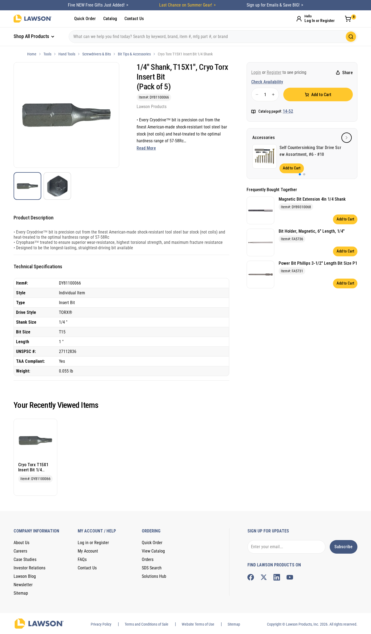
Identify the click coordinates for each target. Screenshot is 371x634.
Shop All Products (32, 36)
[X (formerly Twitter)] (263, 577)
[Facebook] (250, 577)
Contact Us (134, 18)
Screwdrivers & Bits (96, 54)
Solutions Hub (154, 576)
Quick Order (85, 18)
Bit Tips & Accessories (134, 54)
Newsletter (23, 584)
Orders (147, 559)
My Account (88, 551)
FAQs (82, 559)
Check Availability (267, 81)
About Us (21, 542)
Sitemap (21, 593)
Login (256, 72)
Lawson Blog (25, 576)
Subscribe (343, 546)
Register (274, 72)
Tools (47, 54)
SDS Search (152, 567)
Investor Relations (29, 567)
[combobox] (213, 36)
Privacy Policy (101, 624)
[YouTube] (290, 577)
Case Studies (25, 559)
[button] (346, 138)
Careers (20, 551)
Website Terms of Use (198, 624)
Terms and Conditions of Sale (146, 624)
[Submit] (351, 36)
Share (347, 72)
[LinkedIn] (276, 577)
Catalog (110, 18)
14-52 (288, 111)
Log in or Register (93, 542)
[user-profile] (299, 18)
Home (31, 54)
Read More (146, 148)
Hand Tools (66, 54)
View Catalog (153, 551)
